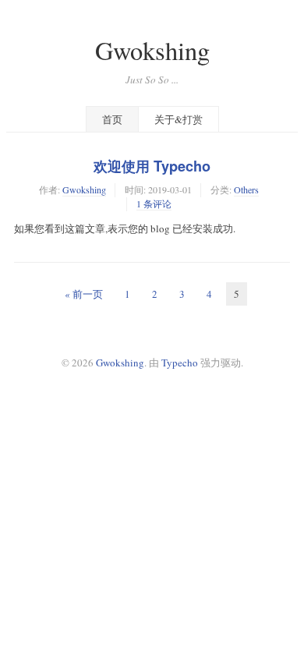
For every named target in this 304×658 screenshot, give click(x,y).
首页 (112, 119)
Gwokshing (152, 50)
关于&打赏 (178, 119)
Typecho (179, 363)
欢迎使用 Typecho (152, 166)
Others (246, 189)
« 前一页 (84, 294)
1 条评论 (153, 203)
